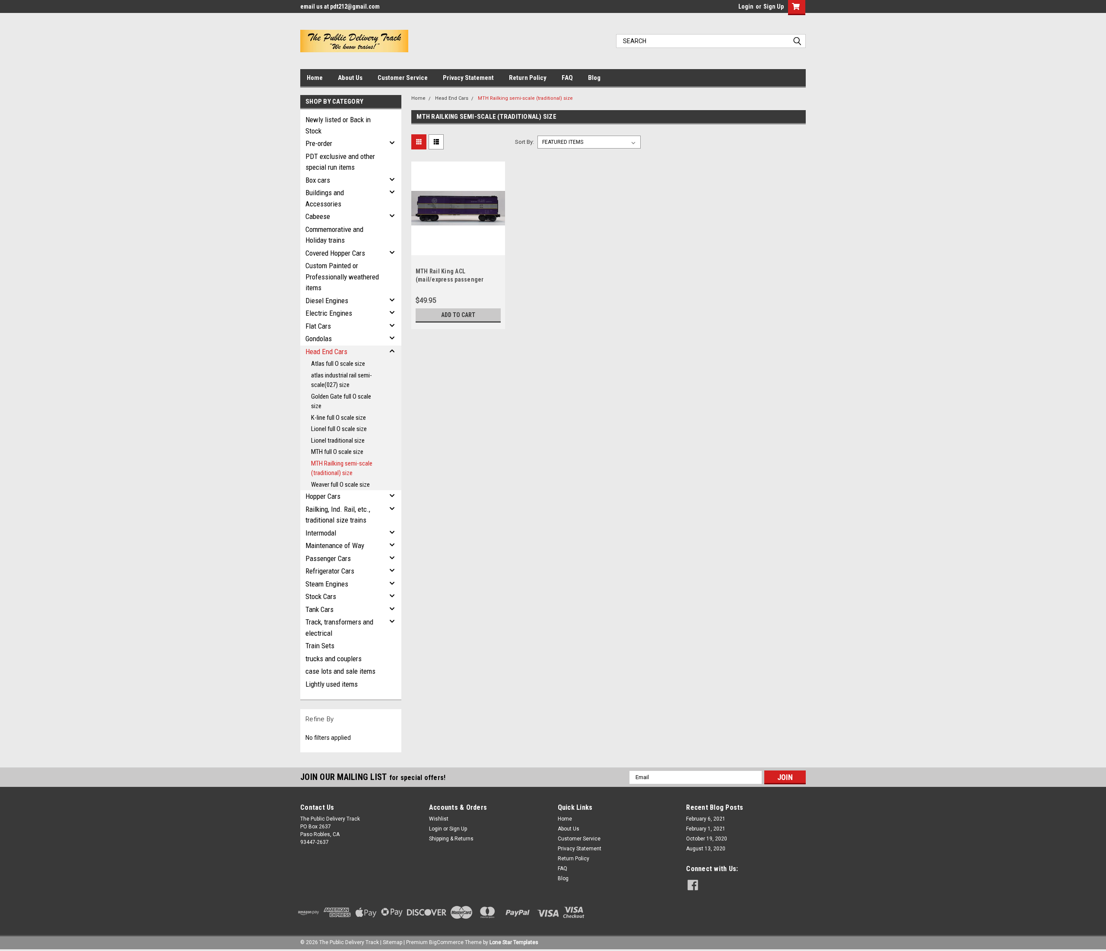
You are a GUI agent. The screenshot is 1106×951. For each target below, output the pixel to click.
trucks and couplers (333, 658)
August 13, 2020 (705, 849)
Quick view (458, 248)
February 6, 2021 (705, 819)
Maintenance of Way (334, 545)
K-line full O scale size (338, 418)
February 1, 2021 (705, 829)
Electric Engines (328, 313)
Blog (594, 78)
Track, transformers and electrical (339, 627)
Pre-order (318, 143)
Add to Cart (458, 314)
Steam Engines (326, 584)
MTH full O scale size (337, 452)
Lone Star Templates (513, 942)
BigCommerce (446, 942)
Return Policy (528, 78)
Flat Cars (318, 326)
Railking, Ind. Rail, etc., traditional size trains (337, 515)
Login (745, 6)
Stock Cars (320, 596)
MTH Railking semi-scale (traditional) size (341, 468)
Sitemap (392, 942)
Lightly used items (331, 684)
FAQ (567, 78)
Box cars (317, 180)
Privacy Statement (468, 78)
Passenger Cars (328, 558)
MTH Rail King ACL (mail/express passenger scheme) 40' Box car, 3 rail (451, 279)
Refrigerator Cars (329, 571)
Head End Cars (326, 351)
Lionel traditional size (338, 440)
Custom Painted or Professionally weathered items (342, 276)
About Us (350, 78)
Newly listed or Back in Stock (338, 125)
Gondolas (318, 338)
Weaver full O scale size (340, 484)
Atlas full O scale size (338, 364)
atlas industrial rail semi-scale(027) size (341, 380)
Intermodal (320, 533)
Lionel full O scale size (339, 429)
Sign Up (773, 6)
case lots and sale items (340, 671)
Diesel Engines (326, 300)
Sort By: (524, 142)
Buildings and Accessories (324, 198)
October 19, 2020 (706, 839)
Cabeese (317, 216)
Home (315, 78)
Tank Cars (319, 609)
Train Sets (319, 645)
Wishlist (438, 819)
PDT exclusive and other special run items (340, 162)
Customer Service (403, 78)
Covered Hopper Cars (335, 253)
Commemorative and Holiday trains (334, 235)
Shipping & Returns (451, 839)
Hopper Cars (322, 496)
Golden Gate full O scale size (341, 401)
